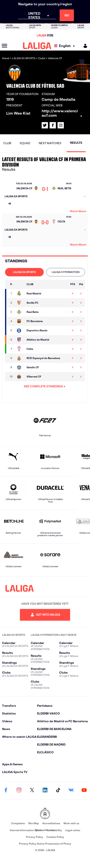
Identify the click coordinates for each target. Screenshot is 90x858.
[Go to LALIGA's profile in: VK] (71, 790)
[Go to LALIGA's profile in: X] (45, 125)
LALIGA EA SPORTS (24, 272)
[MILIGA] (84, 46)
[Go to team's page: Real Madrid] (20, 293)
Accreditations (51, 823)
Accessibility (54, 830)
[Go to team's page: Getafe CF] (20, 367)
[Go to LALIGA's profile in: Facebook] (6, 790)
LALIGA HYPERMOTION (66, 272)
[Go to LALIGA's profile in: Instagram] (61, 125)
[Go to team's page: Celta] (20, 349)
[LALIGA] (37, 45)
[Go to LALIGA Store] (45, 35)
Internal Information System (26, 830)
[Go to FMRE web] (45, 814)
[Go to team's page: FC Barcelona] (20, 321)
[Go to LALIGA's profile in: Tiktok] (58, 790)
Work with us (71, 823)
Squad (25, 143)
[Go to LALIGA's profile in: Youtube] (84, 790)
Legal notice (72, 830)
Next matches (50, 143)
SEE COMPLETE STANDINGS (43, 386)
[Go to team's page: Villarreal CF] (20, 376)
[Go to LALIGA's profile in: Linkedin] (45, 790)
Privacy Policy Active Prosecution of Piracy (45, 843)
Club (7, 143)
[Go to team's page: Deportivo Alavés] (20, 330)
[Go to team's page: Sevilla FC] (20, 303)
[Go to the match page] (9, 204)
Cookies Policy (55, 837)
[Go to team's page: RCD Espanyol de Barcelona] (20, 358)
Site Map (33, 823)
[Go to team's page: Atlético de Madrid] (20, 340)
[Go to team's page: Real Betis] (20, 312)
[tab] (24, 272)
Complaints (18, 823)
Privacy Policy (34, 837)
